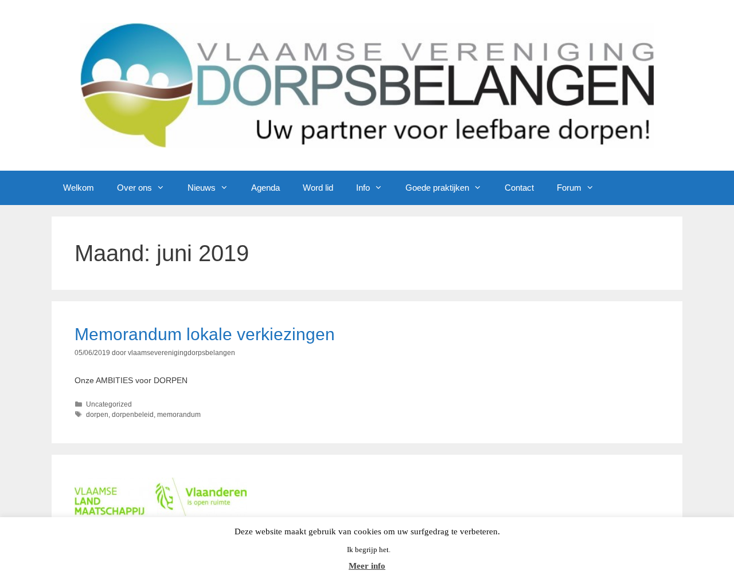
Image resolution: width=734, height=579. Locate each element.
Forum (569, 187)
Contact (519, 187)
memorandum (179, 415)
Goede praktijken (437, 187)
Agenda (265, 187)
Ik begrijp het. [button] (369, 549)
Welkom (78, 187)
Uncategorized (109, 404)
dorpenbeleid (133, 415)
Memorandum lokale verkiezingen (205, 334)
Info (363, 187)
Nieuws (202, 187)
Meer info (367, 565)
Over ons (134, 187)
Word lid (318, 187)
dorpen (97, 415)
